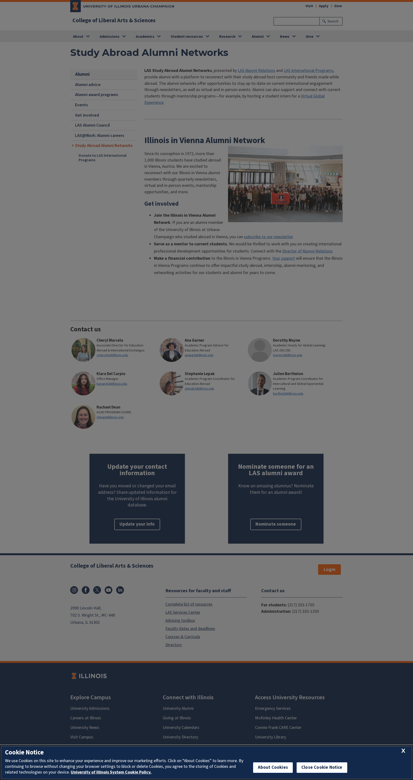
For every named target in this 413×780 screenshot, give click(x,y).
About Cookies (273, 767)
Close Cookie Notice (321, 767)
